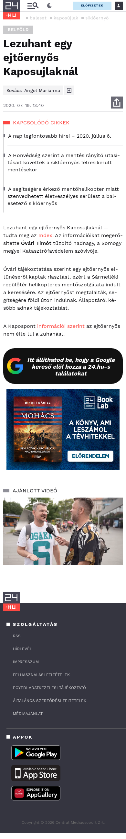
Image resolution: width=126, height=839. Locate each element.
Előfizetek (92, 5)
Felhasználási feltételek (41, 674)
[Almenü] (33, 5)
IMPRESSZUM (26, 662)
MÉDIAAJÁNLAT (28, 713)
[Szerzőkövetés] (69, 90)
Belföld (18, 29)
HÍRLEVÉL (22, 649)
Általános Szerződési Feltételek (49, 700)
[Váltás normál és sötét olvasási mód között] (49, 6)
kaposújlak (66, 17)
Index (45, 235)
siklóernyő (97, 17)
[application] (63, 531)
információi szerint (61, 326)
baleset (38, 17)
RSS (17, 636)
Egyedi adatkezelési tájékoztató (49, 687)
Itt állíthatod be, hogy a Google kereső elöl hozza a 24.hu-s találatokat (71, 366)
